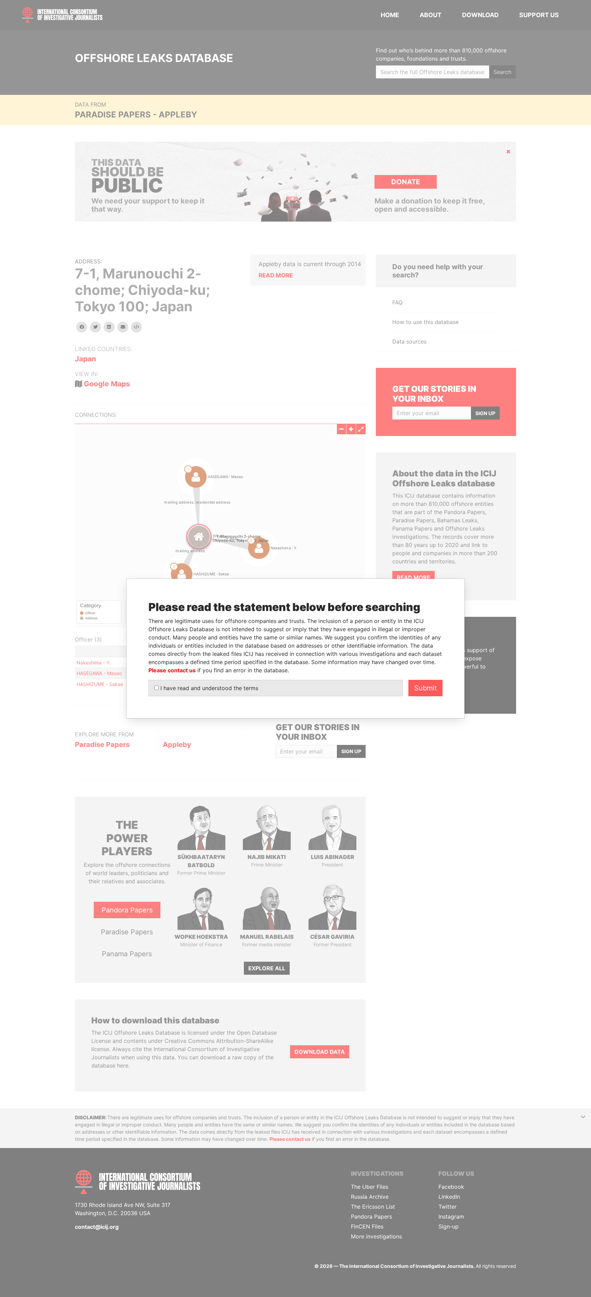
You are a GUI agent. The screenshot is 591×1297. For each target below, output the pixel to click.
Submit (425, 688)
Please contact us (172, 670)
